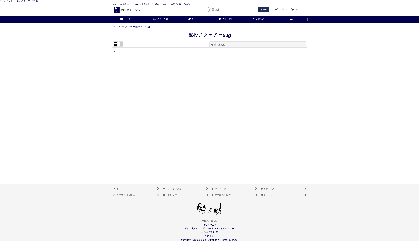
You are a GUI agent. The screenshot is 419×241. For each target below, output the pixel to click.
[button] (291, 19)
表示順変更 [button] (219, 44)
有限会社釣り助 (209, 221)
